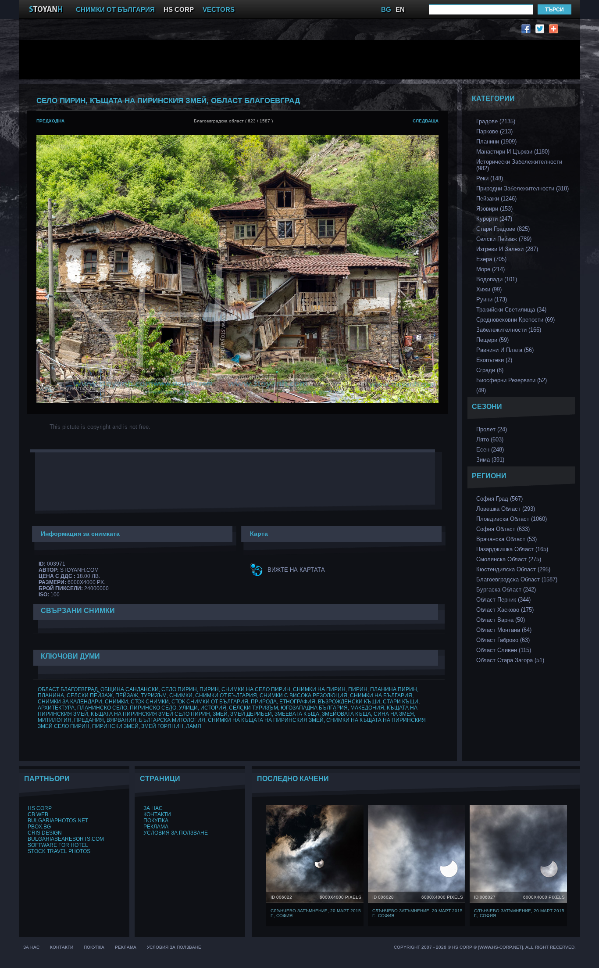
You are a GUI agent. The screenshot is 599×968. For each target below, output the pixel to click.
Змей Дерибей (251, 714)
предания (89, 720)
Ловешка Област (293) (505, 509)
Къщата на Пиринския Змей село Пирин (150, 714)
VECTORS (219, 9)
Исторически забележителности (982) (519, 165)
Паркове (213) (494, 131)
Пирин (209, 689)
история (213, 708)
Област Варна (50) (500, 620)
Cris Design (45, 833)
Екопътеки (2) (494, 360)
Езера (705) (491, 259)
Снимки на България (381, 695)
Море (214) (490, 269)
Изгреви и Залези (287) (507, 249)
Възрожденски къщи (349, 702)
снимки (181, 695)
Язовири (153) (494, 208)
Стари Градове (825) (503, 229)
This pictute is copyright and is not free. (100, 426)
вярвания (121, 720)
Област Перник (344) (503, 599)
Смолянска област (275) (508, 559)
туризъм (154, 695)
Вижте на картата (296, 569)
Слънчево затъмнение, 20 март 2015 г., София (316, 913)
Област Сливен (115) (503, 650)
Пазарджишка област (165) (512, 549)
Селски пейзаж (90, 695)
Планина (51, 695)
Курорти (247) (494, 218)
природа (264, 702)
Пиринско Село (153, 708)
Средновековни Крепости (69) (515, 319)
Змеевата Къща (297, 714)
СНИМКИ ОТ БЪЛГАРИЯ (115, 9)
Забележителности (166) (508, 329)
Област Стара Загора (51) (510, 660)
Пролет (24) (491, 429)
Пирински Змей (115, 726)
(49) (481, 390)
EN (400, 9)
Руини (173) (491, 299)
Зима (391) (490, 459)
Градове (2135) (495, 121)
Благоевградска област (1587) (516, 579)
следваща (426, 120)
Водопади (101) (496, 279)
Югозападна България (314, 708)
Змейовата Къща (346, 714)
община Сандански (129, 689)
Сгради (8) (489, 370)
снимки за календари (70, 702)
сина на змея (394, 714)
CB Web (38, 814)
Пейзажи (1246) (496, 198)
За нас (153, 808)
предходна (50, 120)
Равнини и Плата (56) (505, 350)
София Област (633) (503, 529)
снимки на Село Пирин (255, 689)
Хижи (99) (489, 289)
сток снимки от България (209, 702)
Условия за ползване (175, 833)
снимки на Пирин (319, 689)
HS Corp (40, 808)
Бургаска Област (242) (506, 589)
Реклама (155, 827)
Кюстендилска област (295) (513, 569)
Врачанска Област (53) (506, 539)
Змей (220, 714)
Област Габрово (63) (503, 640)
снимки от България (226, 695)
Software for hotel (58, 845)
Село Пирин (179, 689)
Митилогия (54, 720)
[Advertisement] (240, 59)
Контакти (157, 814)
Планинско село (102, 708)
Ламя (193, 726)
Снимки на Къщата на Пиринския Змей (266, 720)
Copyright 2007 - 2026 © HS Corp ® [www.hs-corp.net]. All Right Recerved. (485, 947)
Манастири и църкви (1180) (512, 151)
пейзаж (126, 695)
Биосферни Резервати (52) (511, 380)
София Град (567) (499, 498)
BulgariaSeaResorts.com (66, 839)
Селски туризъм (253, 708)
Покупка (155, 820)
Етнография (297, 702)
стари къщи (400, 702)
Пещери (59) (492, 340)
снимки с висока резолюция (303, 695)
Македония (367, 708)
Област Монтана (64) (503, 630)
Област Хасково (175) (505, 609)
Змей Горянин (162, 726)
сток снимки (150, 702)
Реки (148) (489, 178)
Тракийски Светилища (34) (511, 309)
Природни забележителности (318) (522, 188)
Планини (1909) (496, 141)
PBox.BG (39, 827)
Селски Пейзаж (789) (503, 239)
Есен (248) (490, 449)
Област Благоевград (68, 689)
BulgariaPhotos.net (58, 820)
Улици (188, 708)
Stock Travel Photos (59, 851)
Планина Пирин (393, 689)
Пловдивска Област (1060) (511, 519)
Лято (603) (489, 439)
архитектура (56, 708)
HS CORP (179, 9)
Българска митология (172, 720)
